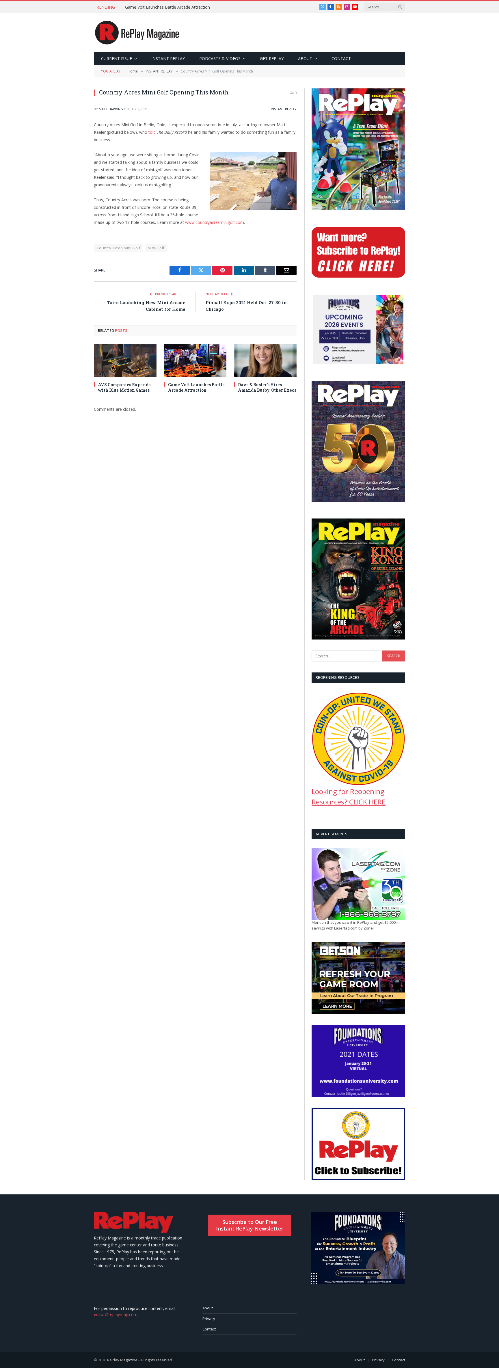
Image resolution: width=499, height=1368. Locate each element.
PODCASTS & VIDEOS (220, 58)
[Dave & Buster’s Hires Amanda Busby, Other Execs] (265, 360)
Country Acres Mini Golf (118, 247)
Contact (209, 1329)
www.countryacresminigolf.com (214, 222)
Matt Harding (111, 109)
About (207, 1308)
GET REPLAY (272, 58)
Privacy (208, 1318)
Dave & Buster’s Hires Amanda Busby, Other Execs (267, 387)
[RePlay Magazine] (137, 32)
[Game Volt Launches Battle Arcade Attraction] (195, 360)
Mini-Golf (156, 247)
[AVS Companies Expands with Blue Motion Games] (125, 360)
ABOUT (305, 58)
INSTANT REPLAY (168, 58)
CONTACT (341, 58)
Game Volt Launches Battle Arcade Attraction (167, 7)
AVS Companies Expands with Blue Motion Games (124, 387)
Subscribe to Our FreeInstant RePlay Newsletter (249, 1225)
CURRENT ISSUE (116, 58)
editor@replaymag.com (115, 1314)
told (152, 132)
